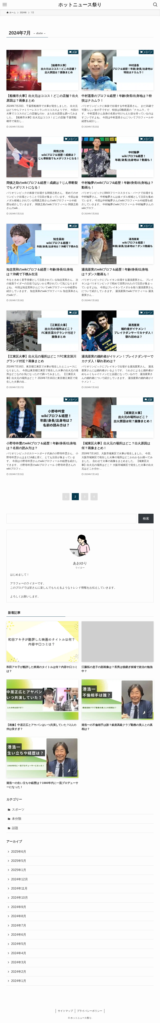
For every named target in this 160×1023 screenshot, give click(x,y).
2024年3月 (18, 962)
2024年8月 (18, 916)
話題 (15, 828)
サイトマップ (65, 1010)
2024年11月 (19, 888)
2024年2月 (18, 971)
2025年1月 (18, 870)
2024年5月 (18, 943)
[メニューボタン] (4, 4)
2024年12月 (19, 879)
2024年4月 (18, 953)
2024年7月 (18, 925)
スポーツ (18, 809)
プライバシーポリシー (89, 1010)
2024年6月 (18, 934)
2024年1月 (18, 980)
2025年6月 (18, 851)
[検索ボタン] (155, 4)
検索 (146, 518)
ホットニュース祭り (80, 4)
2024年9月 (18, 907)
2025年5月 (18, 860)
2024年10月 (19, 897)
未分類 (16, 818)
